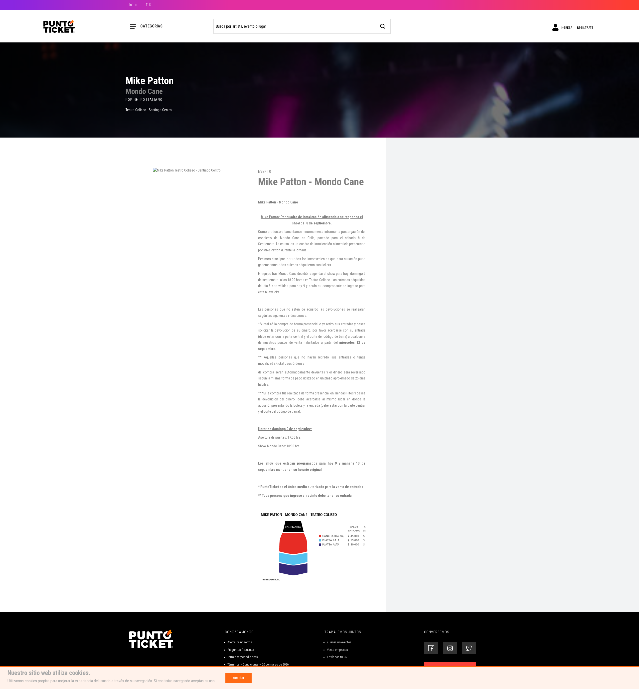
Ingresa (566, 27)
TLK (148, 4)
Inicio (133, 4)
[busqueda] (382, 25)
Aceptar (238, 678)
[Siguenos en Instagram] (450, 648)
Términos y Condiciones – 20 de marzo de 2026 (258, 664)
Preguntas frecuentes (241, 650)
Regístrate (585, 27)
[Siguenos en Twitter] (469, 648)
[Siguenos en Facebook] (431, 648)
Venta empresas (337, 650)
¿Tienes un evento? (339, 642)
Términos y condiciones (242, 657)
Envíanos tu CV (337, 657)
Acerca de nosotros (239, 642)
